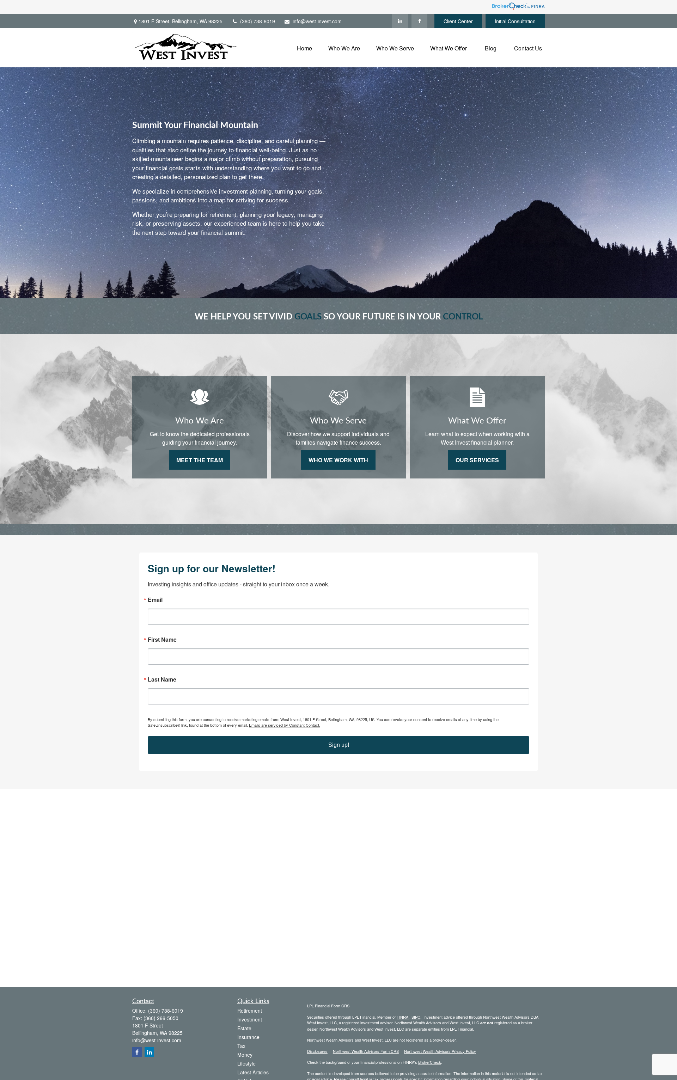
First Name (162, 639)
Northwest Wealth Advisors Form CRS (366, 1051)
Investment (249, 1019)
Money (244, 1054)
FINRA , (403, 1017)
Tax (241, 1045)
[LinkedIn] (400, 21)
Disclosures (317, 1051)
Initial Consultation (515, 21)
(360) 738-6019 (257, 21)
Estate (244, 1028)
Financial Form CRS (332, 1005)
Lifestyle (246, 1063)
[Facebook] (419, 21)
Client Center (458, 21)
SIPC (415, 1017)
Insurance (248, 1037)
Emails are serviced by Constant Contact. (284, 725)
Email (155, 600)
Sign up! (338, 745)
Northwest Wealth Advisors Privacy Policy (440, 1051)
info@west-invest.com (317, 21)
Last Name (162, 679)
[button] (304, 48)
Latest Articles (253, 1072)
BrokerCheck (429, 1062)
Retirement (249, 1010)
